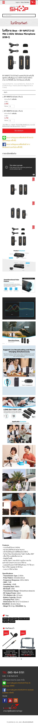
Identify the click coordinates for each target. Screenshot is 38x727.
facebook (4, 700)
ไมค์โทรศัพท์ (12, 621)
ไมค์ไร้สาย (5, 618)
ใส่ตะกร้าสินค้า (19, 131)
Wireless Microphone (24, 618)
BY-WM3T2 (15, 618)
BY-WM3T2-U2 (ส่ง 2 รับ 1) (13, 97)
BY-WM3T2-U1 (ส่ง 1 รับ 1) (13, 111)
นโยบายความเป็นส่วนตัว (28, 722)
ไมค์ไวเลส (5, 621)
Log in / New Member (22, 2)
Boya (10, 618)
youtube (10, 700)
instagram (15, 700)
